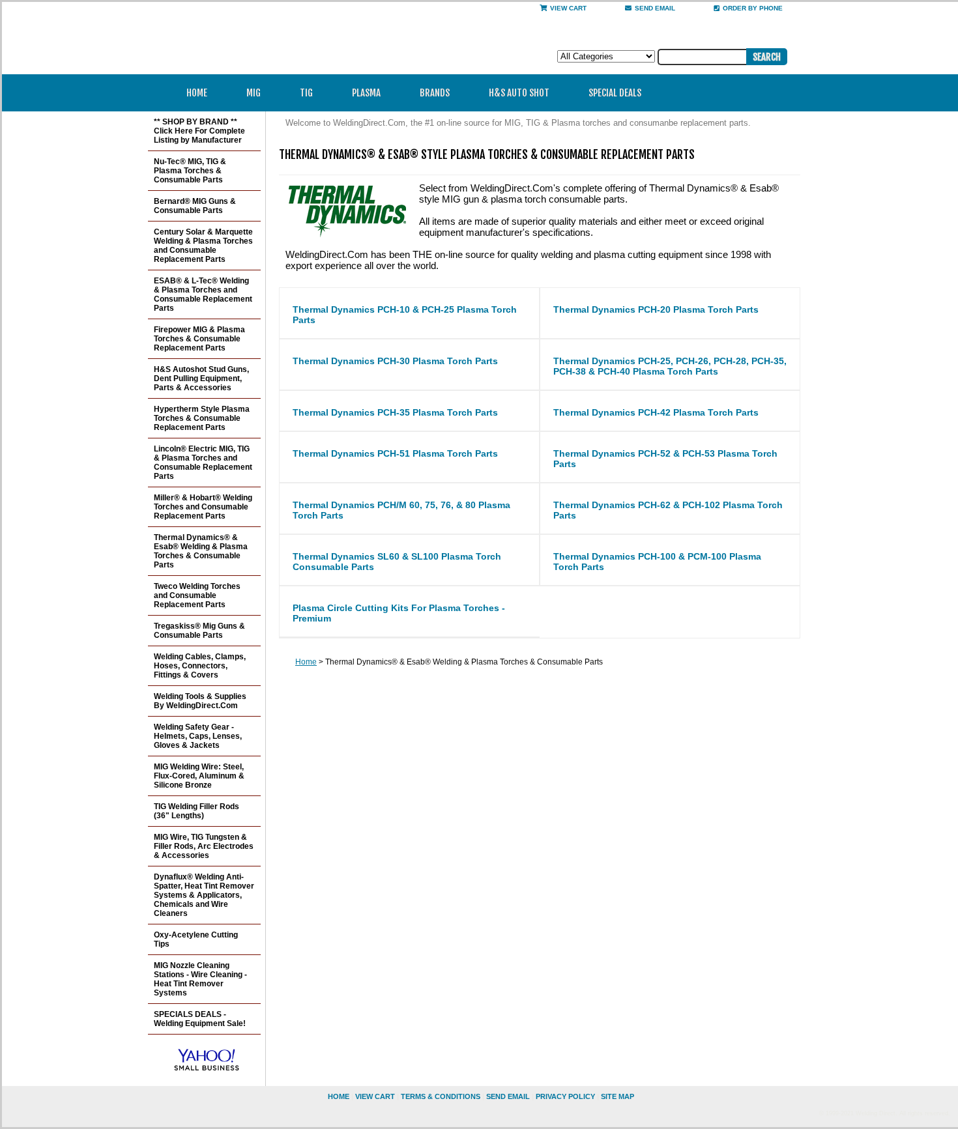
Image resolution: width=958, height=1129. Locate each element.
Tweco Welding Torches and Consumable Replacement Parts (197, 595)
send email (655, 8)
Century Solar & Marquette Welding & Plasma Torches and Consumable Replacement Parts (203, 245)
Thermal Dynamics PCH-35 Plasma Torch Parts (395, 412)
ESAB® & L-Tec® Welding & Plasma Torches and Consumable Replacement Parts (203, 294)
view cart (375, 1096)
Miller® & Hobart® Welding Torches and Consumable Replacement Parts (203, 507)
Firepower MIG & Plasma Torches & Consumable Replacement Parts (199, 338)
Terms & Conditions (440, 1096)
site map (617, 1096)
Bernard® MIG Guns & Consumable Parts (195, 206)
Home (196, 93)
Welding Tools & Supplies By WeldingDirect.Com (200, 701)
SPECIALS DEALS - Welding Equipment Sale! (200, 1019)
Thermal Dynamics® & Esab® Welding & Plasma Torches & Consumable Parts (201, 551)
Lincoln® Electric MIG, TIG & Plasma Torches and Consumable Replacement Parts (203, 462)
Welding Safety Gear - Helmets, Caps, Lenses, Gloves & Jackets (198, 736)
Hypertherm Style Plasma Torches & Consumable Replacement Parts (202, 418)
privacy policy (565, 1096)
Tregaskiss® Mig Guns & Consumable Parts (199, 631)
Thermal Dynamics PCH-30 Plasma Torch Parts (395, 361)
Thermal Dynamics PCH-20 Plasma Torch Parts (656, 309)
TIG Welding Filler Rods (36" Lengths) (196, 811)
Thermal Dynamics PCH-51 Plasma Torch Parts (395, 453)
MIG (253, 93)
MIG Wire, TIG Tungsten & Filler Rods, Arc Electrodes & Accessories (204, 846)
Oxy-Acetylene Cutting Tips (196, 939)
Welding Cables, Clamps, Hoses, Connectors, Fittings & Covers (200, 665)
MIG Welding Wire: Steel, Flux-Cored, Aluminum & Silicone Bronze (199, 776)
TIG (306, 93)
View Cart (568, 8)
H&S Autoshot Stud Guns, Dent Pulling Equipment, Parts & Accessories (201, 378)
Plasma (366, 93)
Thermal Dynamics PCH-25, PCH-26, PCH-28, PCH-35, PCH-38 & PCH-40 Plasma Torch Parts (670, 366)
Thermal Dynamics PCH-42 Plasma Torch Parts (656, 412)
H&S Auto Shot (519, 93)
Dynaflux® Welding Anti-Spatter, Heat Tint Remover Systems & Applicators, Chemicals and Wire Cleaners (204, 895)
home (338, 1096)
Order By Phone (753, 8)
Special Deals (614, 93)
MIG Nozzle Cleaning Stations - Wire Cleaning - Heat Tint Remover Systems (200, 979)
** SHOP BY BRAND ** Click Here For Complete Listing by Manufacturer (199, 131)
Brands (435, 93)
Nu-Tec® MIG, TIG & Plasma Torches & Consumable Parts (190, 170)
